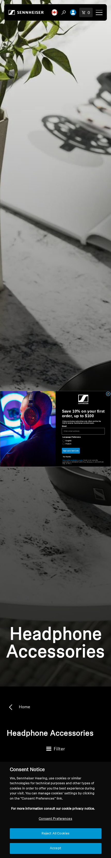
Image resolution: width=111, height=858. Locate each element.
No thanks (67, 457)
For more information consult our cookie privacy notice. (53, 808)
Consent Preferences (55, 818)
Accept (55, 848)
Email (64, 426)
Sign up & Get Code (71, 451)
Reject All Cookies (55, 833)
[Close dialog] (108, 394)
